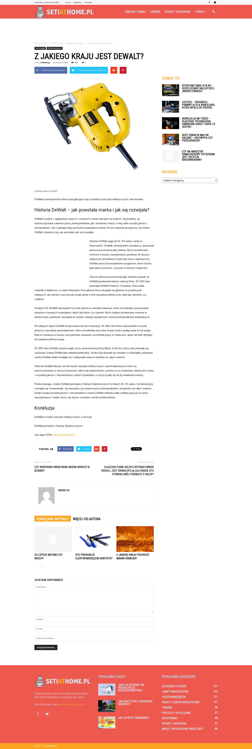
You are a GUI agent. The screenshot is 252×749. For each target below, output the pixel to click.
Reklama (77, 2)
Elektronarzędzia (55, 48)
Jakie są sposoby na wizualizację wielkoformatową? (131, 687)
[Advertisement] (126, 30)
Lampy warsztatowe (175, 691)
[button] (213, 12)
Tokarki (167, 707)
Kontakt (88, 2)
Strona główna (41, 43)
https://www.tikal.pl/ (64, 434)
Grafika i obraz (135, 11)
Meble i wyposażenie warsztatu (182, 728)
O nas (67, 2)
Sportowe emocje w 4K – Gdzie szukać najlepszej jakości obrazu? (198, 88)
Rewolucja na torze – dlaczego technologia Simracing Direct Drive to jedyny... (198, 122)
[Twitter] (215, 2)
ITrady (199, 11)
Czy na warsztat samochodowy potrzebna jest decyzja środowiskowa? (198, 155)
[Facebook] (209, 2)
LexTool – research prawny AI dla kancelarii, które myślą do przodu (198, 104)
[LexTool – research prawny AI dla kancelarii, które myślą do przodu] (170, 107)
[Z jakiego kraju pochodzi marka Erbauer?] (135, 539)
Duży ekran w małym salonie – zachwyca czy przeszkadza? (197, 137)
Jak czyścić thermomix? (133, 717)
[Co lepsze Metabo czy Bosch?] (53, 539)
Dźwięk (155, 11)
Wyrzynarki (169, 718)
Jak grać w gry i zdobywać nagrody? (135, 703)
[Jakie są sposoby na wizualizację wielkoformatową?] (106, 689)
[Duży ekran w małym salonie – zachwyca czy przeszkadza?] (170, 140)
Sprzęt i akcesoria (177, 11)
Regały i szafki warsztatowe (180, 702)
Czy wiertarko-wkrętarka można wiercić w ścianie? (61, 468)
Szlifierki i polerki (174, 686)
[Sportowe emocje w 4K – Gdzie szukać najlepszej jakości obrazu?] (170, 90)
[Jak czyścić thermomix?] (106, 722)
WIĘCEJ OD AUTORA (86, 519)
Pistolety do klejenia (176, 712)
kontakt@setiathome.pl (72, 704)
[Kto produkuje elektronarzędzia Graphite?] (94, 539)
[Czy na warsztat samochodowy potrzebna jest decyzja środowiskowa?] (170, 156)
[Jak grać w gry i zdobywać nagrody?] (106, 706)
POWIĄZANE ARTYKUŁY (53, 519)
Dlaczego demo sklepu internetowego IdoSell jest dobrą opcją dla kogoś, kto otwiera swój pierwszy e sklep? (127, 470)
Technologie (40, 48)
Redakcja (45, 62)
